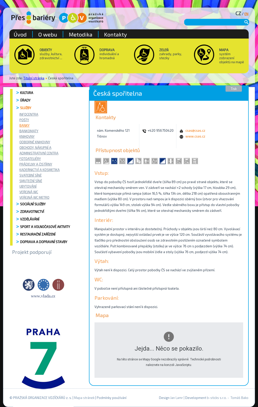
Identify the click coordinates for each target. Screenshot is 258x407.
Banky (24, 125)
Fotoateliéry (30, 159)
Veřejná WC (28, 192)
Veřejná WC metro (34, 197)
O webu (47, 34)
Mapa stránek (84, 398)
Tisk (234, 89)
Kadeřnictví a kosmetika (39, 170)
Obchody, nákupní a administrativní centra (38, 150)
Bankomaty (28, 131)
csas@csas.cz (195, 130)
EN (246, 14)
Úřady (25, 100)
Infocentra (28, 114)
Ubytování (28, 186)
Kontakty (115, 34)
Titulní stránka (33, 78)
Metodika (80, 34)
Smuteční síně (30, 181)
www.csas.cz (195, 136)
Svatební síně (30, 175)
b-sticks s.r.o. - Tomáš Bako (227, 398)
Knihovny (27, 136)
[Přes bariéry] (33, 17)
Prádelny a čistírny (35, 164)
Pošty (24, 120)
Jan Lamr (176, 398)
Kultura (26, 93)
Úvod (20, 34)
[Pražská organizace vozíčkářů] (81, 18)
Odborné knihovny (34, 142)
